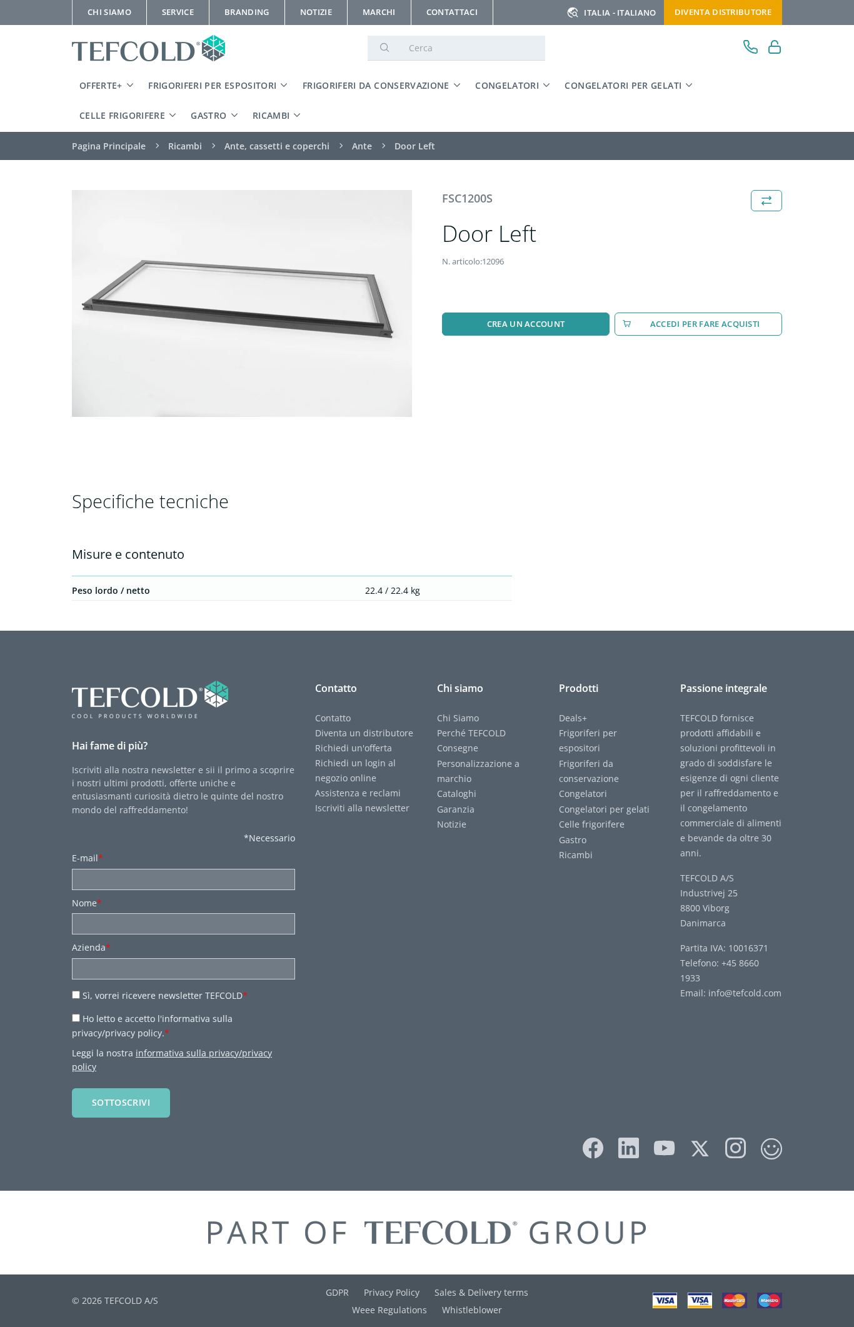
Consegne (457, 748)
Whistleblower (472, 1310)
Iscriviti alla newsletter (362, 808)
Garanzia (456, 809)
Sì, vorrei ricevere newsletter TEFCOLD (165, 995)
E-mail (87, 858)
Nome (87, 903)
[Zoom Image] (242, 303)
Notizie (451, 824)
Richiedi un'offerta (353, 748)
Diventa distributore (723, 12)
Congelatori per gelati (623, 85)
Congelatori (507, 85)
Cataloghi (456, 793)
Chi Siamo (458, 718)
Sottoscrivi (121, 1102)
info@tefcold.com (744, 993)
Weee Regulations (389, 1310)
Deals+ (573, 718)
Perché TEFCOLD (471, 733)
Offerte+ (101, 85)
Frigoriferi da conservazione (376, 85)
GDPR (337, 1292)
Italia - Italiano (620, 12)
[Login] (775, 48)
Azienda (91, 947)
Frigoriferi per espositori (212, 85)
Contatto (333, 718)
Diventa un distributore (364, 733)
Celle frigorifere (122, 115)
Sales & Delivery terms (481, 1292)
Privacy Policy (391, 1292)
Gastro (208, 115)
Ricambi (271, 115)
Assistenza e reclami (358, 793)
